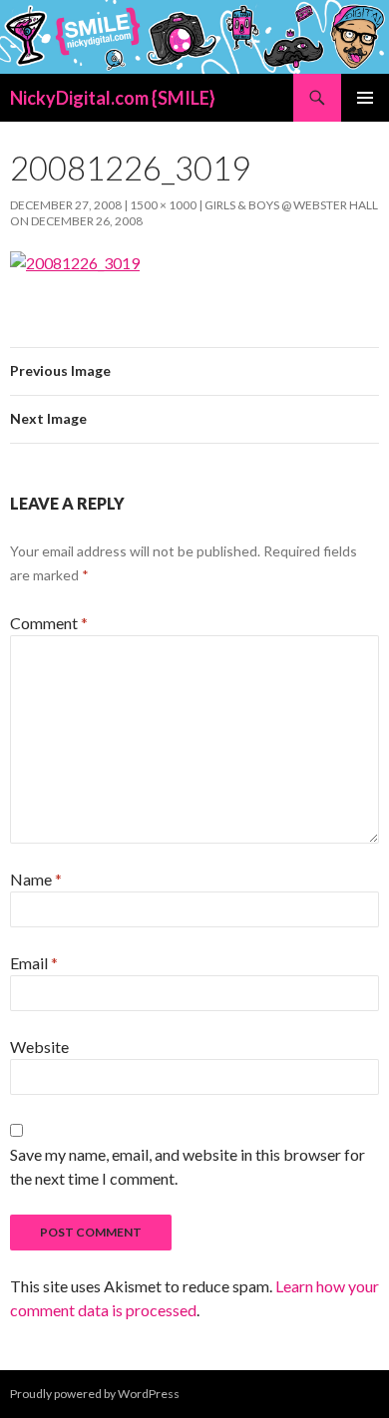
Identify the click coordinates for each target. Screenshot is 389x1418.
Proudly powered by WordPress (95, 1393)
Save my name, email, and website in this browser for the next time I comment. (187, 1166)
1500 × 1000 (163, 204)
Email (34, 962)
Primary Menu (365, 98)
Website (39, 1046)
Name (36, 879)
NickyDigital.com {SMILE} (112, 98)
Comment (49, 622)
